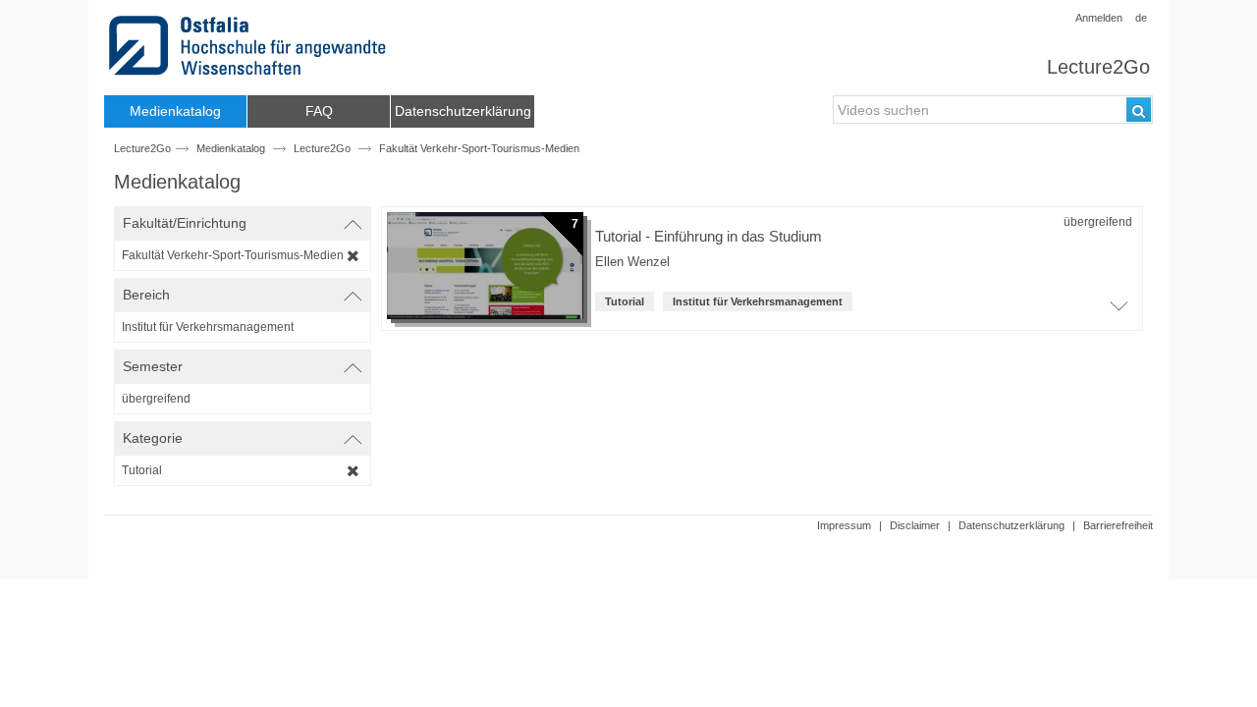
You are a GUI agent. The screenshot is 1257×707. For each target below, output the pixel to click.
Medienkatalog (230, 148)
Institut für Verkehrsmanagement (758, 301)
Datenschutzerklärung (1011, 525)
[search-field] (993, 109)
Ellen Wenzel (632, 262)
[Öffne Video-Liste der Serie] (1118, 311)
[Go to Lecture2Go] (250, 46)
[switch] (242, 223)
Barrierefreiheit (1118, 525)
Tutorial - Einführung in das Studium (708, 236)
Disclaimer (915, 525)
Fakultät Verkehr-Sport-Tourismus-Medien (479, 148)
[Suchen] (1138, 109)
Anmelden (1098, 18)
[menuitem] (175, 111)
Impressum (844, 525)
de (1141, 18)
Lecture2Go (1098, 67)
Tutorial (624, 301)
